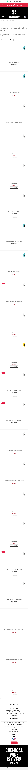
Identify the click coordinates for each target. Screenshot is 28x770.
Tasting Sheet (14, 715)
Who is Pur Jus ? (14, 708)
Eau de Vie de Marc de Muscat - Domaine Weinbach (14, 659)
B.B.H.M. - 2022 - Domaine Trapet (14, 62)
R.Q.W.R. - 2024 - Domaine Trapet (14, 92)
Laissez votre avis (17, 1)
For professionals (14, 729)
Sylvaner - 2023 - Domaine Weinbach (14, 211)
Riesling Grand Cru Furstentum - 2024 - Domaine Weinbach (14, 569)
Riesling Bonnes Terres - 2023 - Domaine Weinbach (14, 420)
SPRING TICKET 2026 (14, 731)
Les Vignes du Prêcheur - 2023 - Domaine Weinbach (14, 122)
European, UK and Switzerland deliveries (14, 722)
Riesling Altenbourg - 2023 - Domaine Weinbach (14, 450)
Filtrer (2, 39)
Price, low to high (8, 39)
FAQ (14, 727)
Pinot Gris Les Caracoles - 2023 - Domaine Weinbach (14, 390)
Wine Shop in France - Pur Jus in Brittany (14, 713)
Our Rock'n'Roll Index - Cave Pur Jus (14, 711)
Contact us (14, 742)
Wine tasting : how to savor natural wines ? (14, 710)
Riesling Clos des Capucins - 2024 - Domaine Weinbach (14, 301)
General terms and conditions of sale (14, 726)
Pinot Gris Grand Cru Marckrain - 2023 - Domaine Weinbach (14, 480)
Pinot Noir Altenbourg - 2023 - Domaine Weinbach (14, 599)
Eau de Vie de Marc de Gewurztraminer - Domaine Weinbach (14, 629)
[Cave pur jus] (14, 11)
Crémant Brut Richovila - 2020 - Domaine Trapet (14, 241)
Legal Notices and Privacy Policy (14, 724)
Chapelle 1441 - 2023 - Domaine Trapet (14, 271)
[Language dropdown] (25, 17)
